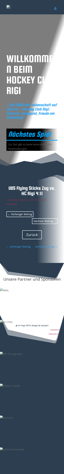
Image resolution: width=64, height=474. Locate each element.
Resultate (11, 204)
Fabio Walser (18, 199)
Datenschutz (54, 334)
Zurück (32, 234)
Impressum (55, 329)
